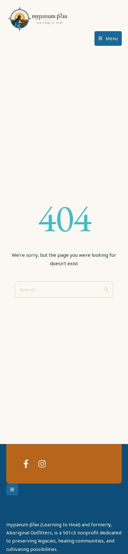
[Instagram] (42, 464)
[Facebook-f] (26, 464)
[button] (108, 38)
